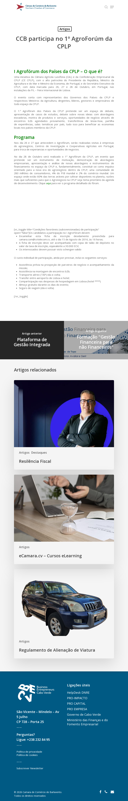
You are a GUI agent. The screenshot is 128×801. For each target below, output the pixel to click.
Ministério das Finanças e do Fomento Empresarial (87, 722)
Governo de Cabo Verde (84, 714)
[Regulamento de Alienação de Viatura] (64, 614)
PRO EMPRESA (77, 709)
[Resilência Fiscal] (64, 425)
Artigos (65, 29)
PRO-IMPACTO (77, 698)
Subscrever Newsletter (29, 768)
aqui (48, 183)
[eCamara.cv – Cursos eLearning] (64, 519)
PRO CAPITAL (76, 704)
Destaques (39, 452)
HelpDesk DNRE (78, 693)
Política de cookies (27, 755)
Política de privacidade (29, 751)
